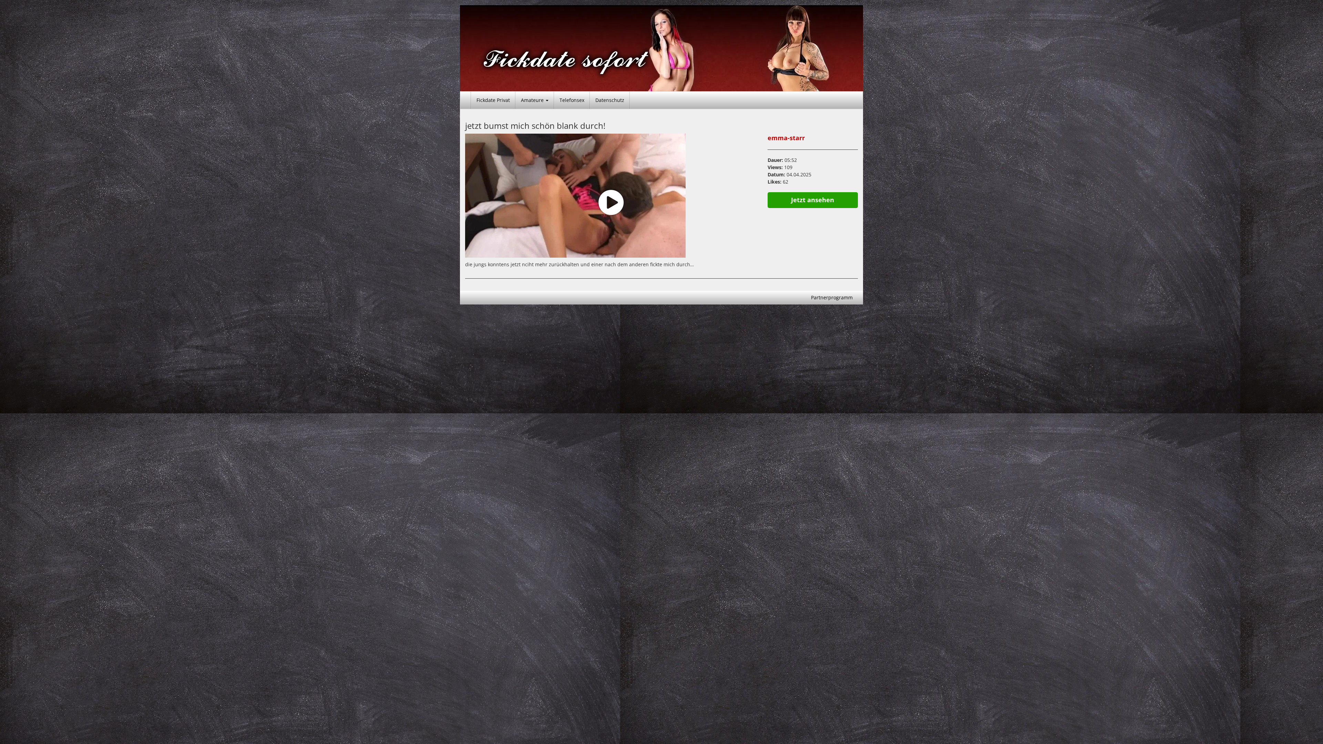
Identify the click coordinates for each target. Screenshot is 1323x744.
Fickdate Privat (493, 100)
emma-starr (786, 138)
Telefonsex (572, 100)
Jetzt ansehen (812, 200)
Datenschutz (609, 100)
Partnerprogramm (832, 297)
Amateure (533, 100)
